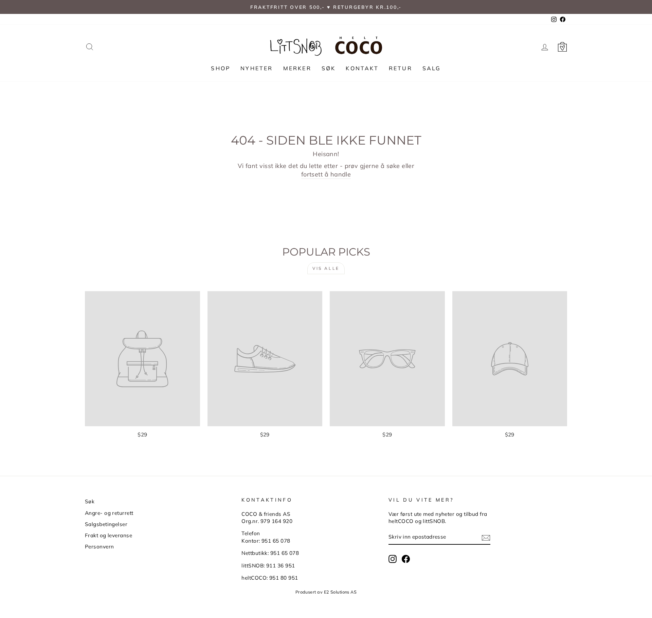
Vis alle (326, 268)
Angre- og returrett (109, 513)
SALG (431, 68)
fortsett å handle (326, 174)
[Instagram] (392, 559)
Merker (297, 68)
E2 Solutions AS (340, 592)
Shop (220, 68)
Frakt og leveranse (108, 535)
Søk (329, 68)
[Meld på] (486, 537)
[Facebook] (406, 559)
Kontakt (362, 68)
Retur (400, 68)
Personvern (99, 546)
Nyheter (256, 68)
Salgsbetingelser (106, 524)
